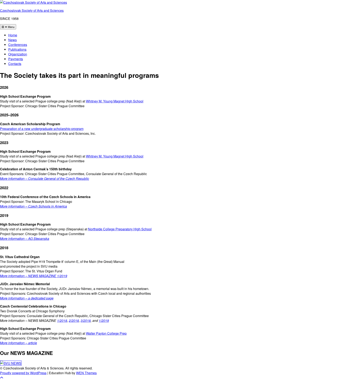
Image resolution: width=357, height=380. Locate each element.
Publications (17, 49)
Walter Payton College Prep (106, 333)
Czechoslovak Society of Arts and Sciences (32, 10)
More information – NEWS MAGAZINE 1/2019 (33, 275)
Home (12, 35)
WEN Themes (86, 372)
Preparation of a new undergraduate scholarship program (41, 128)
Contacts (14, 63)
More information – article (18, 342)
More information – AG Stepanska (24, 238)
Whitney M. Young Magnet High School (114, 101)
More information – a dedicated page (27, 298)
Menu (10, 27)
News (12, 39)
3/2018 (86, 320)
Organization (17, 54)
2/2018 (74, 320)
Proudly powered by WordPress (23, 372)
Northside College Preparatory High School (120, 229)
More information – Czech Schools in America (33, 206)
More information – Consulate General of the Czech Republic (44, 178)
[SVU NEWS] (10, 363)
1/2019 (104, 320)
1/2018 (62, 320)
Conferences (17, 44)
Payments (15, 59)
